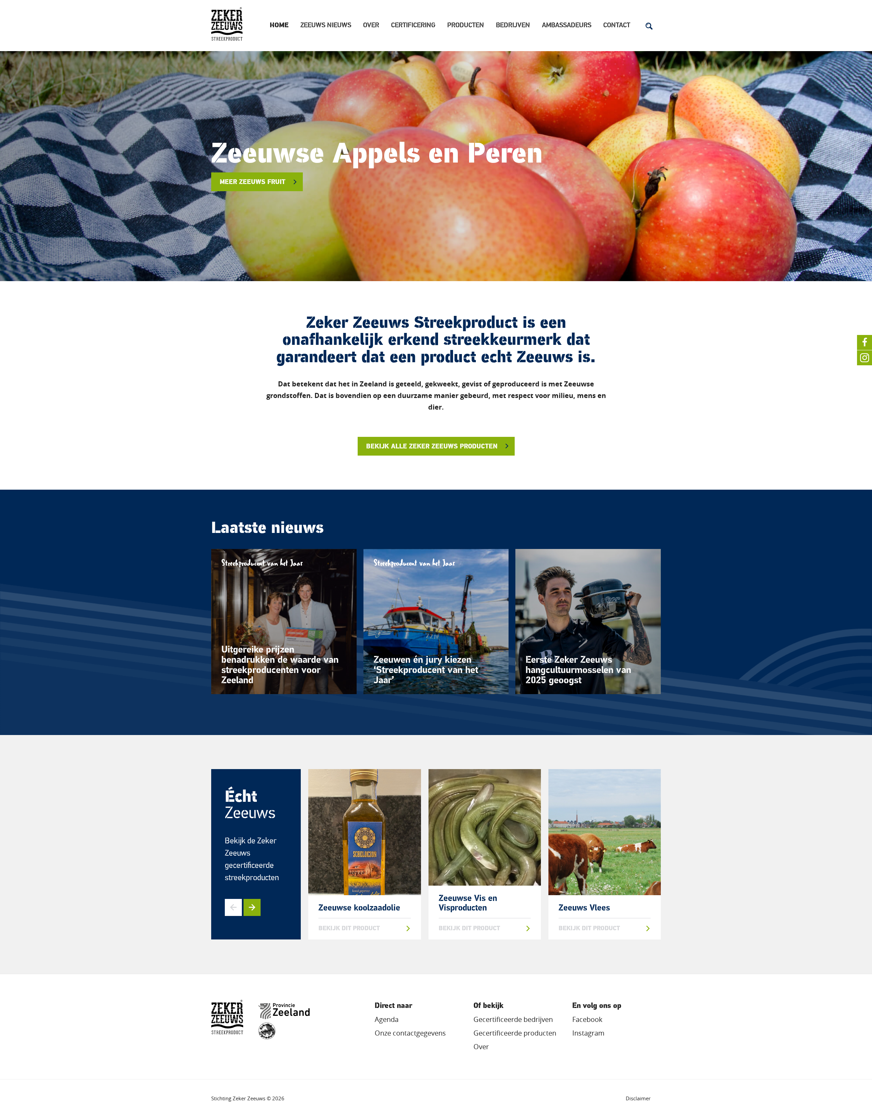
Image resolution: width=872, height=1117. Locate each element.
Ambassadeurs (566, 25)
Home (279, 25)
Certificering (413, 25)
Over (371, 25)
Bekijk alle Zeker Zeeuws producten (431, 447)
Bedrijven (513, 25)
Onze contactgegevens (410, 1033)
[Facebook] (864, 342)
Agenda (387, 1019)
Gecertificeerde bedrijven (513, 1019)
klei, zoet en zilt (249, 182)
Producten (465, 25)
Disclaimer (638, 1098)
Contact (616, 25)
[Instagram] (864, 357)
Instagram (588, 1033)
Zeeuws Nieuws (325, 25)
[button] (233, 907)
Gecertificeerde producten (514, 1033)
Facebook (587, 1019)
